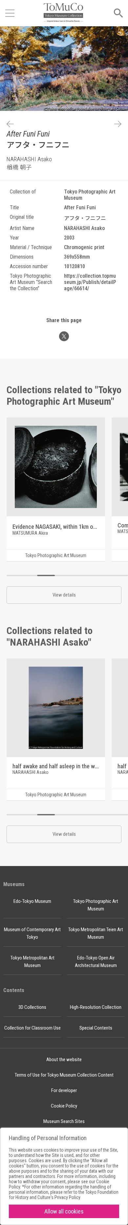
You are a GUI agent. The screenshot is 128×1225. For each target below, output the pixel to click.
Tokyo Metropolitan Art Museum (32, 961)
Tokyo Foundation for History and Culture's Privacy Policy (63, 1194)
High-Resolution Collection (95, 1007)
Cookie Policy (64, 1106)
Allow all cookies (64, 1211)
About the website (64, 1059)
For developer (64, 1090)
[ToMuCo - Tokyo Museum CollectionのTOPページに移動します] (63, 13)
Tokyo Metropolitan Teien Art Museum (95, 933)
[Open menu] (9, 13)
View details (64, 595)
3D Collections (32, 1007)
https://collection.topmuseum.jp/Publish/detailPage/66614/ (90, 282)
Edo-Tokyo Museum (32, 901)
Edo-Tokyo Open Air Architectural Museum (96, 961)
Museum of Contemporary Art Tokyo (32, 933)
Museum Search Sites (64, 1121)
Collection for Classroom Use (32, 1028)
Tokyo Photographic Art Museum (95, 905)
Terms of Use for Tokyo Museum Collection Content (64, 1075)
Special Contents (95, 1028)
